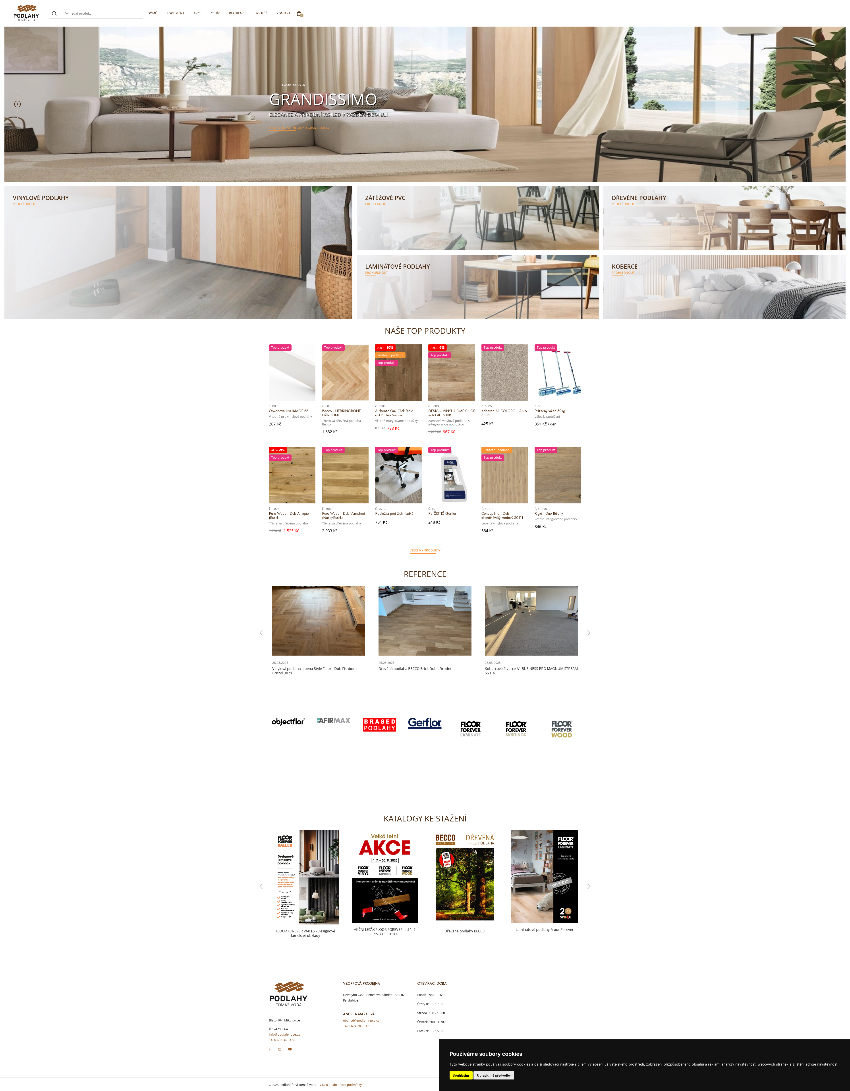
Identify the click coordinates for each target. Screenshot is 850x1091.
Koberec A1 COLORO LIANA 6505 (504, 413)
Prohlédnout (24, 204)
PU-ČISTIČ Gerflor (442, 513)
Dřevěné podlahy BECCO (385, 931)
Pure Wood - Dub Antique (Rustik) (289, 515)
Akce (197, 13)
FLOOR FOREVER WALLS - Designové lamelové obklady (544, 933)
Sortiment (175, 13)
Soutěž (261, 13)
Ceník (215, 13)
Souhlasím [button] (461, 1075)
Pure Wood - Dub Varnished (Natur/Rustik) (343, 515)
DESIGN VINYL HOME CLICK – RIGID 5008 (451, 413)
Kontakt (283, 13)
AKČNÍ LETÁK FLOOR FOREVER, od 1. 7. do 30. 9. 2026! (305, 931)
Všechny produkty (425, 550)
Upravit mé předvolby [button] (494, 1075)
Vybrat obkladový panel (289, 119)
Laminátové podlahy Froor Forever (465, 929)
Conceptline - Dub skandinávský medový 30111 (502, 515)
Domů (152, 13)
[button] (17, 90)
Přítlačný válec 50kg (550, 410)
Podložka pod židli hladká (394, 513)
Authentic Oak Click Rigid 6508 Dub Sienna (394, 413)
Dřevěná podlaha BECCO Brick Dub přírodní (308, 668)
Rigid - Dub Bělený (549, 513)
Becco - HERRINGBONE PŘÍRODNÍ (341, 413)
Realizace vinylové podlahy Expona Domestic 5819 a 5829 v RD (528, 671)
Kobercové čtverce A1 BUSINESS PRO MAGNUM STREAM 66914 (425, 671)
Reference (237, 13)
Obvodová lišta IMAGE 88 (288, 410)
